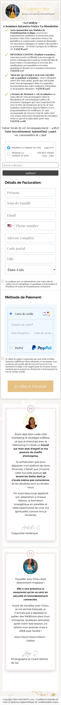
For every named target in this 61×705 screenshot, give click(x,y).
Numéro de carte (21, 324)
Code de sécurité (43, 333)
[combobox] (9, 225)
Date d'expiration (20, 333)
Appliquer (30, 173)
